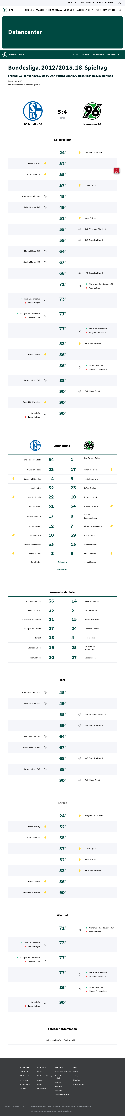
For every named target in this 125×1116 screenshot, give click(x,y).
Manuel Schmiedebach (99, 369)
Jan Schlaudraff (90, 545)
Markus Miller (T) (92, 601)
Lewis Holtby (34, 163)
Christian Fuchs (34, 470)
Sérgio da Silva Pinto (94, 152)
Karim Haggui (91, 610)
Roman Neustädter (32, 545)
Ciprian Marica (33, 174)
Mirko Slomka (90, 562)
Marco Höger (30, 251)
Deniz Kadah (94, 365)
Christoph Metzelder (31, 620)
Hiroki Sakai (90, 638)
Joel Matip (36, 488)
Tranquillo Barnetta (28, 314)
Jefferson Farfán (28, 196)
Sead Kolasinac (30, 299)
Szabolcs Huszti (96, 240)
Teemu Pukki (35, 658)
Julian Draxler (30, 207)
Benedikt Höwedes (31, 402)
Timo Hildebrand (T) (32, 460)
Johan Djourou (91, 185)
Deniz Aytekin (33, 85)
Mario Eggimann (91, 479)
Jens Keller (36, 562)
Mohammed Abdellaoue (100, 284)
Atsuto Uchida (34, 354)
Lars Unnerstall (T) (33, 601)
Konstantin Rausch (93, 343)
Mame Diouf (94, 391)
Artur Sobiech (91, 218)
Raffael (34, 413)
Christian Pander (92, 629)
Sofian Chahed (90, 488)
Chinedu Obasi (34, 648)
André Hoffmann (96, 329)
